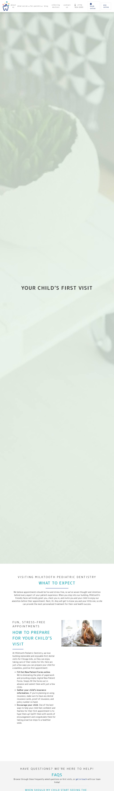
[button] (23, 6)
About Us (13, 6)
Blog (46, 6)
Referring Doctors (56, 6)
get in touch (81, 779)
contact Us (67, 6)
